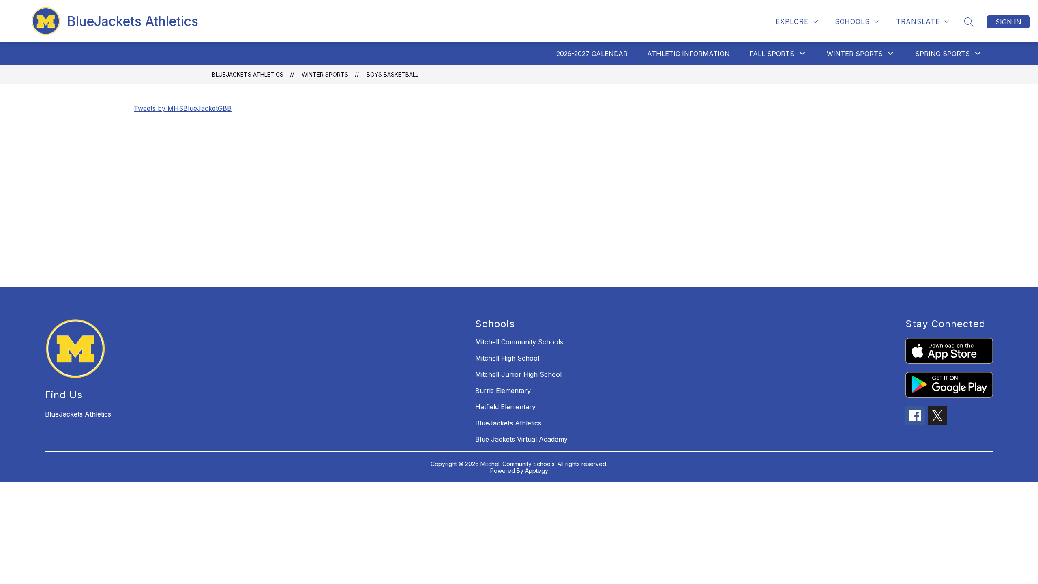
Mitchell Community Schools (519, 342)
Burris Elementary (503, 390)
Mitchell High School (507, 358)
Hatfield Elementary (505, 407)
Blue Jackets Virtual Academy (521, 439)
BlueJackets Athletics (247, 74)
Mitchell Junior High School (518, 374)
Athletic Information (688, 53)
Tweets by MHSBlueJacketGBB (183, 108)
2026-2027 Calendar (592, 53)
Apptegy (536, 470)
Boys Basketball (392, 74)
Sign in (1008, 22)
